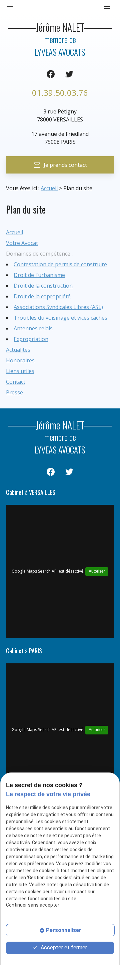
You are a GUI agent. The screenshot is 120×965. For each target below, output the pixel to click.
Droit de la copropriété (42, 296)
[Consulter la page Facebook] (51, 74)
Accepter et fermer (63, 947)
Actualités (18, 349)
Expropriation (31, 339)
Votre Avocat (22, 243)
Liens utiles (20, 371)
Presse (14, 392)
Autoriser (97, 571)
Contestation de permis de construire (60, 264)
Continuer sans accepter (32, 905)
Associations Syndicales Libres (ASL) (58, 307)
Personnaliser (63, 930)
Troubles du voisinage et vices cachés (60, 317)
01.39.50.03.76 (60, 92)
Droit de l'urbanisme (39, 275)
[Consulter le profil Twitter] (69, 74)
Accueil (49, 188)
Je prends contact (60, 165)
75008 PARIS (60, 137)
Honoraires (20, 360)
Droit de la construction (43, 285)
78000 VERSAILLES (60, 115)
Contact (15, 381)
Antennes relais (33, 328)
